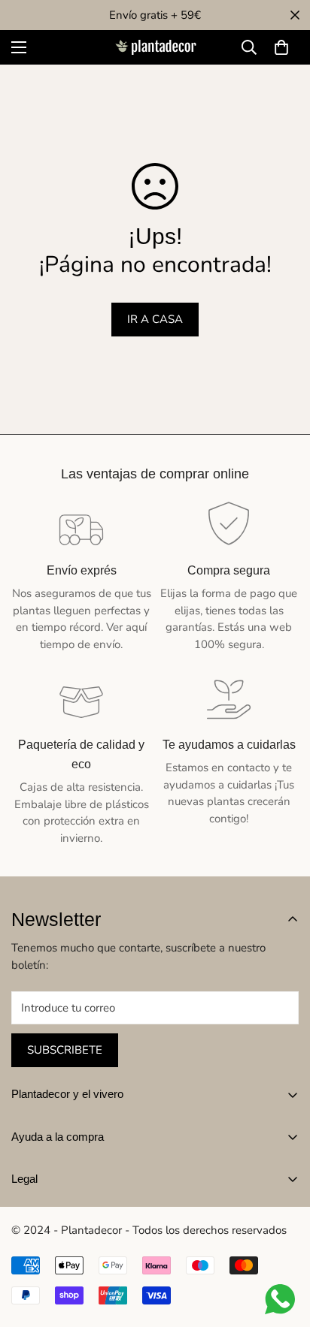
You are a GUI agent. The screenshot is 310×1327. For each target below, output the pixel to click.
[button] (281, 47)
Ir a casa (155, 319)
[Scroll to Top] (283, 1247)
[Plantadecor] (155, 47)
